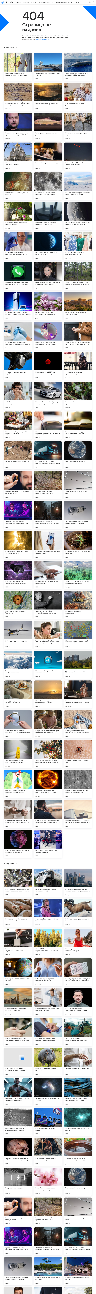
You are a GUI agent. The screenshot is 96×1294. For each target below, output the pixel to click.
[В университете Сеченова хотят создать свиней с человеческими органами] (18, 1062)
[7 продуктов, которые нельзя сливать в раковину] (18, 694)
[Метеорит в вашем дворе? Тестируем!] (18, 605)
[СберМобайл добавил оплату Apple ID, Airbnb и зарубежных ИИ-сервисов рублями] (18, 814)
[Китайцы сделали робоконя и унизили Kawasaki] (48, 844)
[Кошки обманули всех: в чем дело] (48, 157)
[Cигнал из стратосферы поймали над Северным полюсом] (78, 186)
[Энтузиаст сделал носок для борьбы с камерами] (18, 366)
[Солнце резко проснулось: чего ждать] (78, 1271)
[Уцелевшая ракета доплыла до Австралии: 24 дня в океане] (78, 67)
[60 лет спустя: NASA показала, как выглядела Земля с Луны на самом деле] (78, 216)
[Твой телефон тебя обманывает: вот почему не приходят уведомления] (48, 635)
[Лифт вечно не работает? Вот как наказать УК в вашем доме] (78, 904)
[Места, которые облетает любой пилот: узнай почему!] (78, 635)
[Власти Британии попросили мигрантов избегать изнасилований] (18, 1152)
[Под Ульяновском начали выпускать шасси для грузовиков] (48, 455)
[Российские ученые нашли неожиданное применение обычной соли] (48, 336)
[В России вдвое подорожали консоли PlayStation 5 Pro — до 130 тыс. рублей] (18, 306)
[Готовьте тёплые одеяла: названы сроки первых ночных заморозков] (78, 396)
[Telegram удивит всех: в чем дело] (78, 1212)
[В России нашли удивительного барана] (78, 1062)
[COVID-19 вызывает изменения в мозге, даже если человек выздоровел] (18, 396)
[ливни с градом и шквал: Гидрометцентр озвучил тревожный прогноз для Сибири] (18, 754)
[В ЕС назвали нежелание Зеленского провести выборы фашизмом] (78, 1152)
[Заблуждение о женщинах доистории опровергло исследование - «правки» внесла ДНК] (18, 1271)
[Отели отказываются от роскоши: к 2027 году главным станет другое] (78, 934)
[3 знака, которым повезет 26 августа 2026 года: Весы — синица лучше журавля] (78, 694)
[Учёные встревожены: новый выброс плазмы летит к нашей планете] (48, 784)
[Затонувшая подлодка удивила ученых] (18, 186)
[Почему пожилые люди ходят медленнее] (78, 127)
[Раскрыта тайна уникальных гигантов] (48, 1212)
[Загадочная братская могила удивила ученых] (78, 306)
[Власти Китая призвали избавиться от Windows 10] (18, 1212)
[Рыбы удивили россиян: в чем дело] (48, 127)
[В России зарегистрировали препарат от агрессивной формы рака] (18, 336)
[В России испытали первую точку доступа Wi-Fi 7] (48, 545)
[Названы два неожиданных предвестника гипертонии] (48, 1182)
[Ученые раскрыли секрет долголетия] (78, 97)
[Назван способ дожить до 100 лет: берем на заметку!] (18, 426)
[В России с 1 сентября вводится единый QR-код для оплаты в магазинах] (18, 993)
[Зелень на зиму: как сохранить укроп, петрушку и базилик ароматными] (48, 934)
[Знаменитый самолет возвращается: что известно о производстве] (78, 1182)
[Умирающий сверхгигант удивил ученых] (48, 67)
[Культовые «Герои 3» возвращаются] (78, 605)
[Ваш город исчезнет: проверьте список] (18, 1122)
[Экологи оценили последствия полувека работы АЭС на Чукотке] (78, 276)
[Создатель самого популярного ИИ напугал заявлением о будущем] (48, 963)
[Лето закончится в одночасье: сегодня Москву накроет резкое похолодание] (78, 1032)
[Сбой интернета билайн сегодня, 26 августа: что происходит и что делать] (48, 814)
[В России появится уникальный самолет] (18, 635)
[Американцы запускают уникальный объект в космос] (18, 575)
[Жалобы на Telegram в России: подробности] (48, 665)
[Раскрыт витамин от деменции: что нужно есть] (18, 485)
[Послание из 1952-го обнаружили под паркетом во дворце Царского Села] (18, 97)
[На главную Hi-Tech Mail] (8, 2)
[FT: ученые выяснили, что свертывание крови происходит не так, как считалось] (18, 246)
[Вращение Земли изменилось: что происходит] (48, 246)
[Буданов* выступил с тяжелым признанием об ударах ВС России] (18, 127)
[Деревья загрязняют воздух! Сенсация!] (78, 665)
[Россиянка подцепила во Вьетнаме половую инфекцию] (18, 67)
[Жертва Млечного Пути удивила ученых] (48, 1241)
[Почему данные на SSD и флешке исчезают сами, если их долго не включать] (78, 814)
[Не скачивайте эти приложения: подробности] (48, 575)
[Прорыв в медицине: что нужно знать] (78, 754)
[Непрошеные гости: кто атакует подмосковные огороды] (48, 724)
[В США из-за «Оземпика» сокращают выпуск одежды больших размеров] (78, 246)
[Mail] (3, 2)
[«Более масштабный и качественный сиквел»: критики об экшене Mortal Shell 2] (48, 515)
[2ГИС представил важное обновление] (18, 934)
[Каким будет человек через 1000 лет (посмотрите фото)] (18, 1241)
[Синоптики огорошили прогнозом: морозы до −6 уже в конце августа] (78, 366)
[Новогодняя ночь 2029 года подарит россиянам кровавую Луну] (48, 366)
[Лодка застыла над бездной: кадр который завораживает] (78, 575)
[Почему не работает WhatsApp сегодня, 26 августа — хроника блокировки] (18, 276)
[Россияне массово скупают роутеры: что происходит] (48, 216)
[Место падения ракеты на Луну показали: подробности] (78, 784)
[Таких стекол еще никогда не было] (78, 485)
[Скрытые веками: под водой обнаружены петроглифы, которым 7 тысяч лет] (48, 993)
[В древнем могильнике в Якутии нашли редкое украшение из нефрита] (18, 904)
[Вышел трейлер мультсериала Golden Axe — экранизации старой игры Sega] (48, 904)
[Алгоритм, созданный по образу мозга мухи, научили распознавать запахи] (18, 844)
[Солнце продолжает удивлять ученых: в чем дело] (18, 545)
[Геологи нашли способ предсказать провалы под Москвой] (48, 485)
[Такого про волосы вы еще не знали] (78, 844)
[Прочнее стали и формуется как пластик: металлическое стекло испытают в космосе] (18, 1032)
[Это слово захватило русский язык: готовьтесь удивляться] (78, 426)
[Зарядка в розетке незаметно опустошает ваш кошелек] (18, 1092)
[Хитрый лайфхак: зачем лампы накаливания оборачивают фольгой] (78, 515)
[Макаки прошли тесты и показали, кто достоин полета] (18, 963)
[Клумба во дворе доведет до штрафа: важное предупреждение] (18, 216)
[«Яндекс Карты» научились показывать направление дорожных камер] (18, 784)
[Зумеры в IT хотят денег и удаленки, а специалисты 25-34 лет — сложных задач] (18, 515)
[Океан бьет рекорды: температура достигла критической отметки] (48, 694)
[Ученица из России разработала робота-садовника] (78, 963)
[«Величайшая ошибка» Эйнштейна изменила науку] (48, 605)
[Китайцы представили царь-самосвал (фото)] (48, 1032)
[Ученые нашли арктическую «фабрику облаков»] (18, 665)
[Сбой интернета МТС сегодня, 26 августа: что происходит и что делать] (78, 336)
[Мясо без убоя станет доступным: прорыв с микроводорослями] (78, 993)
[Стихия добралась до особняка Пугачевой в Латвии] (48, 1062)
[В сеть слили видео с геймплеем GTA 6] (18, 874)
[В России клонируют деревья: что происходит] (78, 545)
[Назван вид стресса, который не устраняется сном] (48, 1152)
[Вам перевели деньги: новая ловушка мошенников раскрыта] (18, 1182)
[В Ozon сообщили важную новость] (48, 1271)
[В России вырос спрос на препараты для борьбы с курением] (48, 1122)
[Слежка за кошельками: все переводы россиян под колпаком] (48, 426)
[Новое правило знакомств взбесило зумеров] (78, 1092)
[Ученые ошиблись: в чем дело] (78, 455)
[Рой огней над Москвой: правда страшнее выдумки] (78, 157)
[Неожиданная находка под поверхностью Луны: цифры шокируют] (48, 186)
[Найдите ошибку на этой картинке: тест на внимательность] (18, 724)
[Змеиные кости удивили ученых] (18, 455)
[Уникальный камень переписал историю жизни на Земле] (48, 97)
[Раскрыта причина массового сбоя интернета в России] (78, 1241)
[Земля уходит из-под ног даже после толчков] (78, 874)
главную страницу (42, 39)
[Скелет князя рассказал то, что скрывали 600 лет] (18, 157)
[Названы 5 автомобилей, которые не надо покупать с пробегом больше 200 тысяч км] (48, 396)
